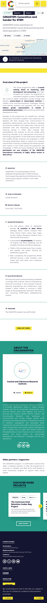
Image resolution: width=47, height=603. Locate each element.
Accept (40, 598)
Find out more (23, 328)
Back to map (23, 523)
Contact (6, 573)
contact (18, 393)
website (29, 393)
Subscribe (9, 584)
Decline (9, 598)
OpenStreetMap (35, 54)
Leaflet (26, 54)
